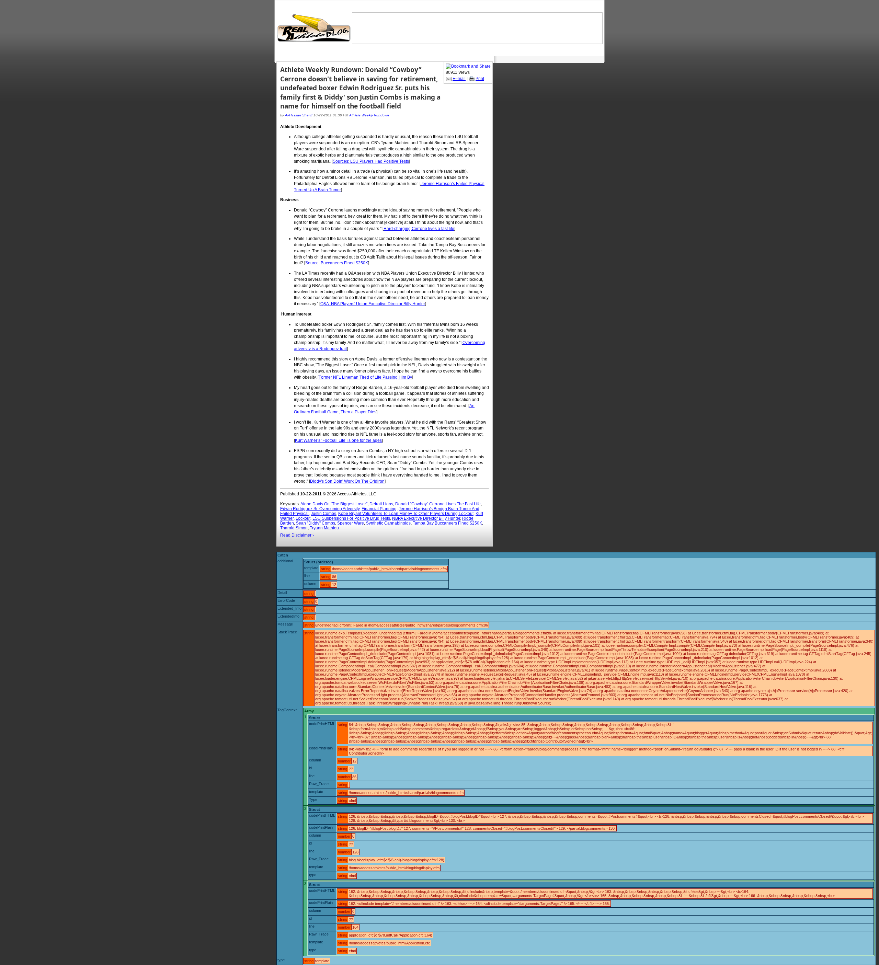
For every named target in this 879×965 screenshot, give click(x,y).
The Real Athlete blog (315, 28)
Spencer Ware (350, 523)
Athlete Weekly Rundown (369, 115)
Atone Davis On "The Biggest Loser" (333, 504)
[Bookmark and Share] (468, 66)
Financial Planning (379, 508)
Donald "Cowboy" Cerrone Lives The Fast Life (438, 504)
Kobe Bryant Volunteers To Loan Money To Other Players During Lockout (405, 513)
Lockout (303, 518)
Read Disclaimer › (297, 535)
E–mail (459, 78)
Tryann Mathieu (324, 528)
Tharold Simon (294, 528)
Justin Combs (323, 513)
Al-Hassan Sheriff (298, 115)
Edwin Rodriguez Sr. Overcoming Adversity (319, 508)
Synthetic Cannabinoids (388, 523)
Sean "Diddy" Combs (315, 523)
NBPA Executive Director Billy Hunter (426, 518)
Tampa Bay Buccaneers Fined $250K (447, 523)
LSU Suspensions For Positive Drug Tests (351, 518)
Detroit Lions (381, 504)
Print (480, 78)
